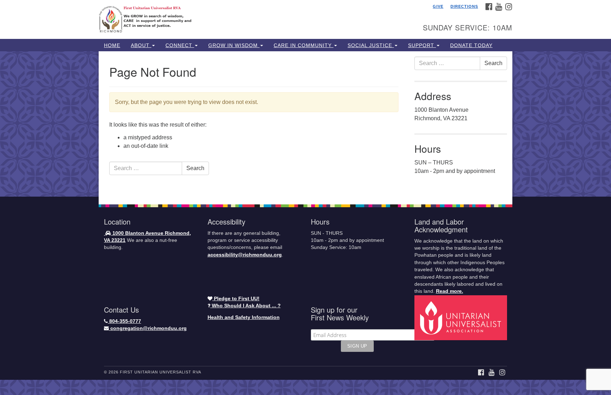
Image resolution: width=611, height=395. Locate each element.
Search (195, 168)
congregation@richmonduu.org (148, 328)
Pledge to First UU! (236, 298)
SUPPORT (422, 45)
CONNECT (179, 45)
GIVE (438, 6)
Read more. (449, 291)
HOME (112, 45)
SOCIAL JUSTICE (371, 45)
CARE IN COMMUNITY (303, 45)
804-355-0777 (124, 321)
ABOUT (141, 45)
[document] (305, 124)
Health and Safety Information (244, 317)
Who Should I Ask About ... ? (245, 305)
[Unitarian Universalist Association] (461, 317)
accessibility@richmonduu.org (245, 254)
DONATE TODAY (471, 45)
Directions (464, 6)
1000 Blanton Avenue (138, 233)
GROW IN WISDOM (234, 45)
